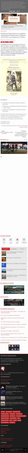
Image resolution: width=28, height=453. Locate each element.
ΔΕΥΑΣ (19, 420)
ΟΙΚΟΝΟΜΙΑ (12, 413)
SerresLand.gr (8, 449)
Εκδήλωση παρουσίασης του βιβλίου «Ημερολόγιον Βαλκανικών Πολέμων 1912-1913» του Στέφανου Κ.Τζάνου (13, 35)
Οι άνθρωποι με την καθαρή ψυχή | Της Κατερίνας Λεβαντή (14, 337)
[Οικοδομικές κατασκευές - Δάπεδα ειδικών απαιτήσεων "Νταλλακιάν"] (14, 19)
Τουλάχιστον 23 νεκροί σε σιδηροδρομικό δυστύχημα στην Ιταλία (16, 276)
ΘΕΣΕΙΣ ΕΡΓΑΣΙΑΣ (5, 418)
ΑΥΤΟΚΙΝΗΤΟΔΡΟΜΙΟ (21, 416)
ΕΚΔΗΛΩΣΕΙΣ (9, 125)
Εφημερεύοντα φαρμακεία (7, 438)
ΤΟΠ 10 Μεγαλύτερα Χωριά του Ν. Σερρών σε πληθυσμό (13, 324)
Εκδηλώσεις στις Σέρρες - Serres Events (10, 331)
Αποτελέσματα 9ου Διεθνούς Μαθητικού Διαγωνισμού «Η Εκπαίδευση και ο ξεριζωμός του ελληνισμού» (16, 403)
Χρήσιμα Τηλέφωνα (5, 428)
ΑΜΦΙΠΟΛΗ (12, 416)
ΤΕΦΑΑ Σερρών (4, 380)
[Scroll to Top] (25, 450)
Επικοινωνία (4, 433)
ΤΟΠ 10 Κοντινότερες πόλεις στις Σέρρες (10, 321)
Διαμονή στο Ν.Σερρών (6, 447)
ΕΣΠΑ (11, 420)
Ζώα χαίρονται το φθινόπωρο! (14, 257)
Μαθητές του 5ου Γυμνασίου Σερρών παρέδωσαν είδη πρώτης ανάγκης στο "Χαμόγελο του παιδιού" (14, 398)
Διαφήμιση (3, 431)
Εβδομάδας (14, 249)
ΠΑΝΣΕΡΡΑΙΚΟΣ (16, 411)
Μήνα (22, 249)
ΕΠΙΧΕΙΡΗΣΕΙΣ (13, 418)
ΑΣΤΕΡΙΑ (3, 125)
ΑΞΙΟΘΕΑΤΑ (12, 422)
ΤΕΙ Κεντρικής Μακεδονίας (7, 379)
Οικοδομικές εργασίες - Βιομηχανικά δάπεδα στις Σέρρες (13, 340)
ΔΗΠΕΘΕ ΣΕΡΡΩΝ (5, 416)
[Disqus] (14, 177)
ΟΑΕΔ (19, 418)
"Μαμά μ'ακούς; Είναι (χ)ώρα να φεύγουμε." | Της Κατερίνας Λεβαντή (16, 387)
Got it (18, 11)
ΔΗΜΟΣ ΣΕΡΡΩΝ (4, 413)
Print (7, 42)
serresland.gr (5, 372)
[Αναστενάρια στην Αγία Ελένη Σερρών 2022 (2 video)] (14, 148)
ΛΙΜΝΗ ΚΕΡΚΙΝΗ (4, 422)
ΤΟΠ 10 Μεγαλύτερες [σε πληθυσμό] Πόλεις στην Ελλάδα (15, 252)
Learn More (12, 11)
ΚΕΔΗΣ (15, 420)
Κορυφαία (6, 249)
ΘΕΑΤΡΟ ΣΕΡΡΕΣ (4, 420)
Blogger (16, 450)
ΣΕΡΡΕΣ (14, 125)
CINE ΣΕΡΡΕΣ (19, 413)
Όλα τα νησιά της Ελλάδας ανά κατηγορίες (16, 263)
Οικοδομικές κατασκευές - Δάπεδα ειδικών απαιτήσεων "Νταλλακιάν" (12, 26)
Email (12, 42)
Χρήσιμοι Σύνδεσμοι (5, 429)
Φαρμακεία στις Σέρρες (6, 440)
